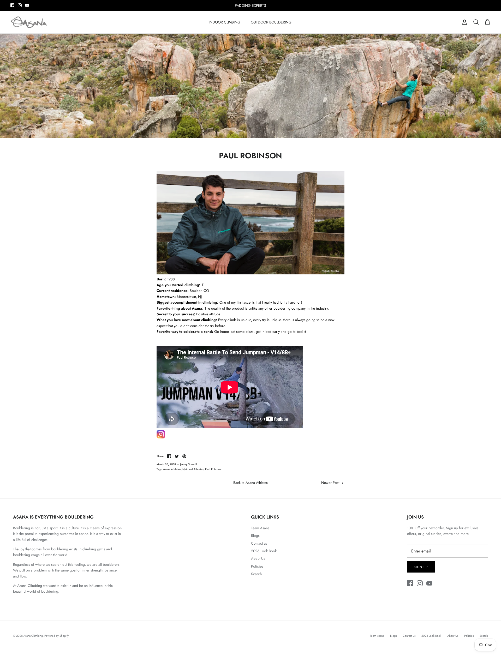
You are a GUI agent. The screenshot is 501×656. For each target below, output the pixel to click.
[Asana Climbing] (28, 22)
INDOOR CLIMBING (224, 22)
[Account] (463, 22)
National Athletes (193, 469)
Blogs (255, 535)
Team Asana (260, 528)
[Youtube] (27, 5)
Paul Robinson (213, 469)
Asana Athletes (172, 469)
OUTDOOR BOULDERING (271, 22)
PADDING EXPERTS (250, 5)
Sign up (421, 567)
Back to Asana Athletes (250, 482)
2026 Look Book (264, 550)
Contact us (259, 543)
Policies (257, 566)
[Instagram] (20, 5)
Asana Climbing (33, 636)
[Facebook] (12, 5)
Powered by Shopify (56, 636)
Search (256, 573)
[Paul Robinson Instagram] (161, 437)
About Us (258, 558)
